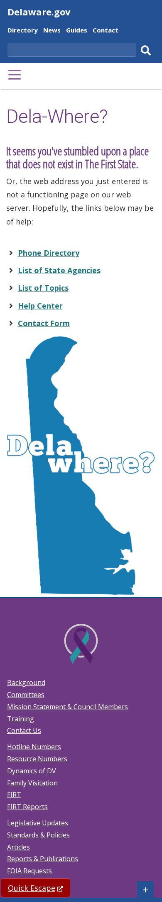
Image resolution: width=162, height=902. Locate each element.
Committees (25, 694)
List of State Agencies (59, 270)
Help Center (40, 306)
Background (26, 682)
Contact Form (44, 323)
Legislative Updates (37, 822)
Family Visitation (32, 782)
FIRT (14, 794)
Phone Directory (48, 253)
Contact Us (24, 730)
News (52, 31)
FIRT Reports (27, 806)
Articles (18, 847)
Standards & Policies (38, 835)
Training (20, 718)
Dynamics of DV (31, 770)
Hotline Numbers (34, 746)
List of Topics (43, 288)
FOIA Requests (29, 870)
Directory (22, 31)
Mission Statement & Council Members (67, 706)
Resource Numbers (37, 758)
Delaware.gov (39, 11)
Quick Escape (39, 887)
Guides (76, 31)
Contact (105, 31)
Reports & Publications (42, 858)
